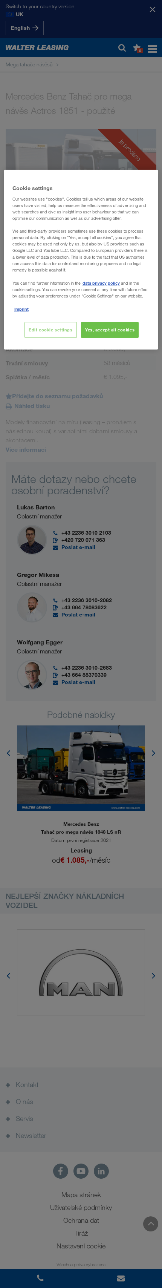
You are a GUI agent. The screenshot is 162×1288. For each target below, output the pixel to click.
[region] (81, 260)
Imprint (21, 309)
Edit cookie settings (50, 330)
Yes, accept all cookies (109, 330)
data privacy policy (101, 283)
